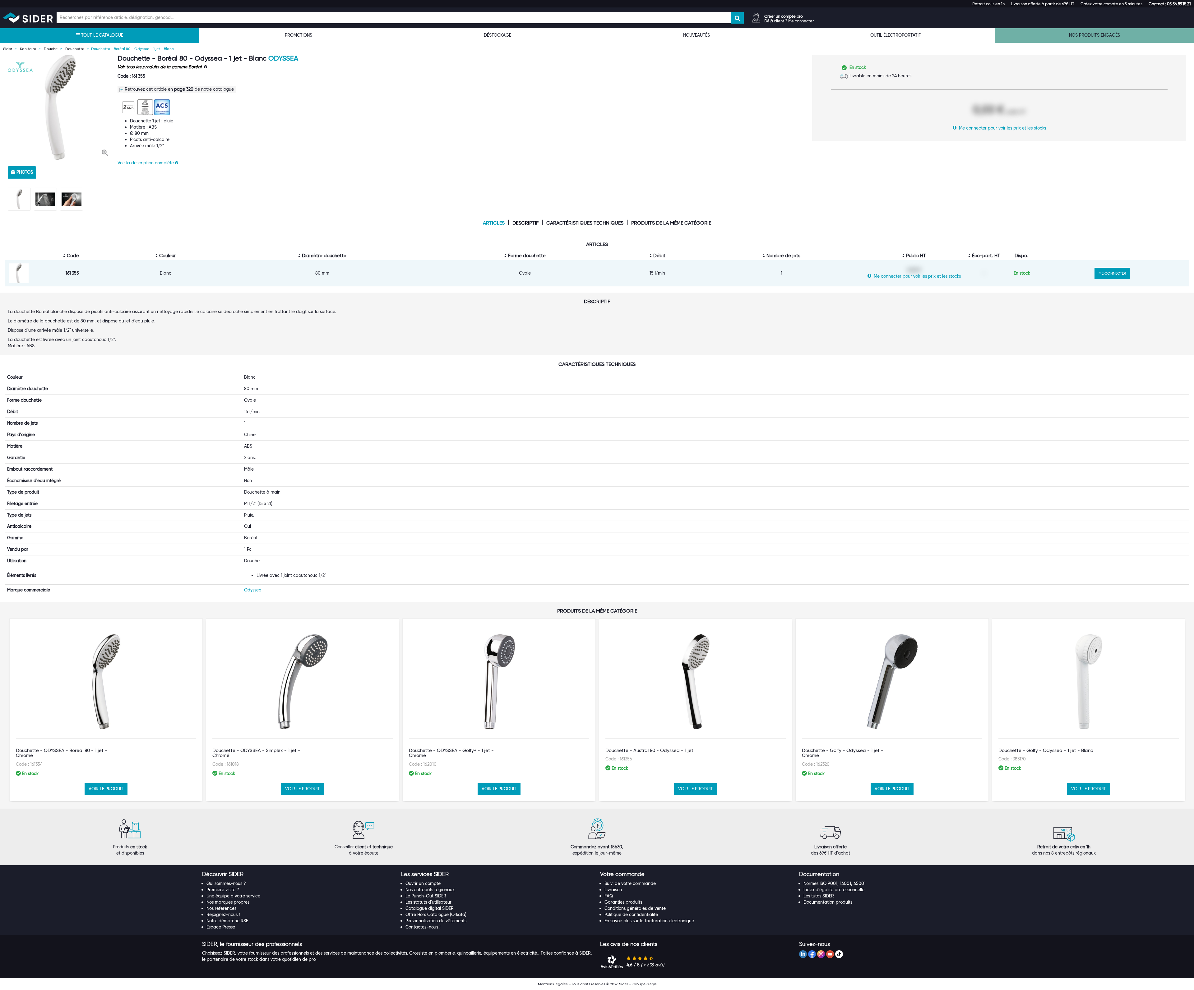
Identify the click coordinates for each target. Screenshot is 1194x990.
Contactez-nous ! (422, 927)
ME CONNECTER (1112, 273)
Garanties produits (623, 902)
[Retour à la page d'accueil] (28, 17)
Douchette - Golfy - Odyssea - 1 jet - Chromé (842, 753)
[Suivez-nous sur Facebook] (812, 954)
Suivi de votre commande (630, 883)
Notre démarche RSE (227, 921)
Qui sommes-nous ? (226, 883)
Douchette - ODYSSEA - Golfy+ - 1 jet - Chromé (451, 753)
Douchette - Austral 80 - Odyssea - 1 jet (649, 750)
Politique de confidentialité (631, 914)
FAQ (608, 896)
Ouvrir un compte (423, 883)
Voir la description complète (146, 163)
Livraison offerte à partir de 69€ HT (1042, 3)
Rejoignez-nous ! (223, 914)
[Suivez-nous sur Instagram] (821, 954)
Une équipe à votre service (233, 896)
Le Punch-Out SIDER (425, 896)
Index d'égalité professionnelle (833, 889)
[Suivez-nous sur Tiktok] (839, 954)
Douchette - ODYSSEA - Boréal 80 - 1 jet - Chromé (61, 753)
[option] (60, 107)
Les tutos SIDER (818, 896)
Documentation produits (827, 902)
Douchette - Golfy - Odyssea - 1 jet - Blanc (1045, 750)
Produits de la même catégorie (671, 223)
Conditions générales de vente (635, 908)
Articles (494, 223)
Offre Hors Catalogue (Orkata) (435, 914)
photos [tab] (24, 172)
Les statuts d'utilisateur (428, 902)
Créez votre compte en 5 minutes (1111, 3)
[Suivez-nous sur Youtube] (830, 954)
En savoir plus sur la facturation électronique (649, 921)
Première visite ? (222, 889)
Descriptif (525, 223)
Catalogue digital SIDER (429, 908)
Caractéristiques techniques (584, 223)
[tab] (298, 874)
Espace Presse (220, 927)
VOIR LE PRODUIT (106, 789)
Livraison (613, 889)
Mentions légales (552, 984)
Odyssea (283, 58)
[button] (1170, 3)
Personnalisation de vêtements (435, 921)
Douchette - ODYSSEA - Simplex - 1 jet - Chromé (256, 753)
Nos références (221, 908)
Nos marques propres (227, 902)
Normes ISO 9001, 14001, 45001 (834, 883)
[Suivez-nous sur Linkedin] (803, 954)
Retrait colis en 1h (988, 3)
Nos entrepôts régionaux (430, 889)
